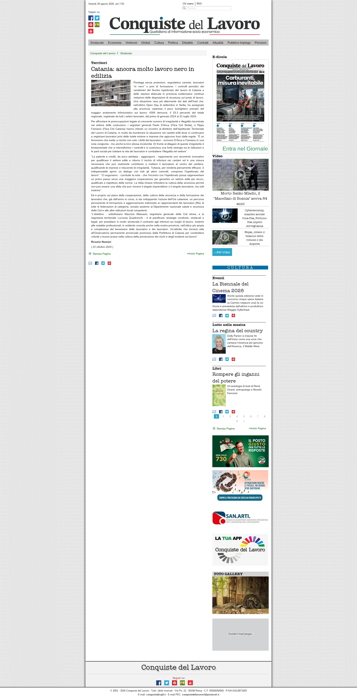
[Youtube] (90, 31)
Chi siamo (188, 3)
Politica (173, 42)
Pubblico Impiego (239, 42)
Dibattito (187, 42)
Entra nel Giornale (245, 148)
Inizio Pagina (196, 253)
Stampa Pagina (101, 253)
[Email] (90, 262)
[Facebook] (90, 17)
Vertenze (131, 42)
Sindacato (97, 42)
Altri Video (222, 252)
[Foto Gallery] (240, 595)
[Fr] (97, 24)
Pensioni (260, 42)
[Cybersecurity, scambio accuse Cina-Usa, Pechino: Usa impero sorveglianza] (225, 215)
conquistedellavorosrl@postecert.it (200, 694)
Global (145, 42)
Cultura (159, 42)
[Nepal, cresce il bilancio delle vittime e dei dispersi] (225, 237)
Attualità (218, 42)
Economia (114, 42)
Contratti (202, 42)
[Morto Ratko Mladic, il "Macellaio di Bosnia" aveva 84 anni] (240, 175)
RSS (199, 3)
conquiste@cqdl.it (156, 694)
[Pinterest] (90, 24)
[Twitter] (97, 17)
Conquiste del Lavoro (102, 53)
